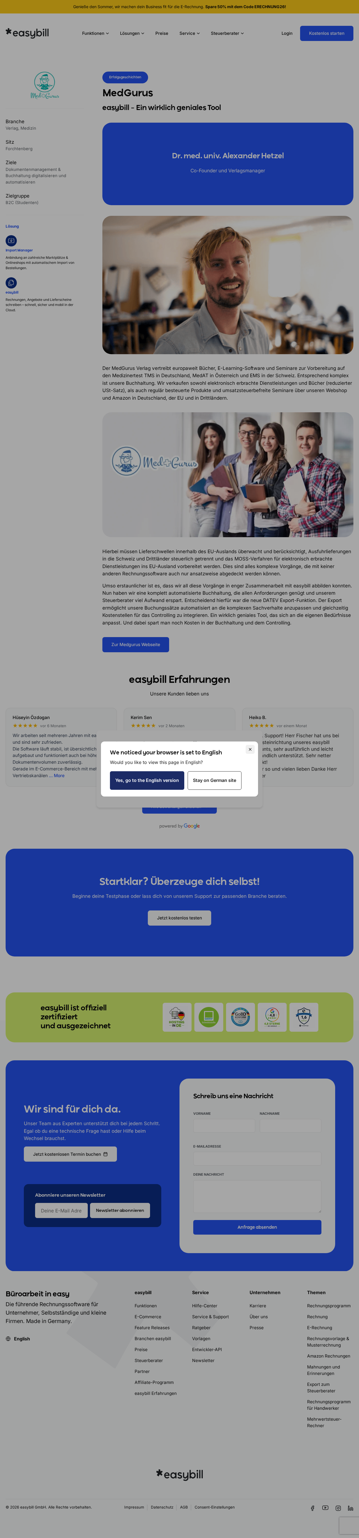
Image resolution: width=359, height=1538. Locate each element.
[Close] (250, 749)
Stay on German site (214, 780)
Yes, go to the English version (147, 780)
